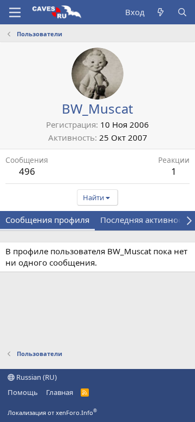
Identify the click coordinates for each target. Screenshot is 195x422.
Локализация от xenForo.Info (52, 412)
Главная (59, 392)
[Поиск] (182, 12)
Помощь (23, 392)
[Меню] (15, 12)
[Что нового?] (160, 12)
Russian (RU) (36, 377)
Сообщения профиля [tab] (47, 219)
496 (27, 171)
